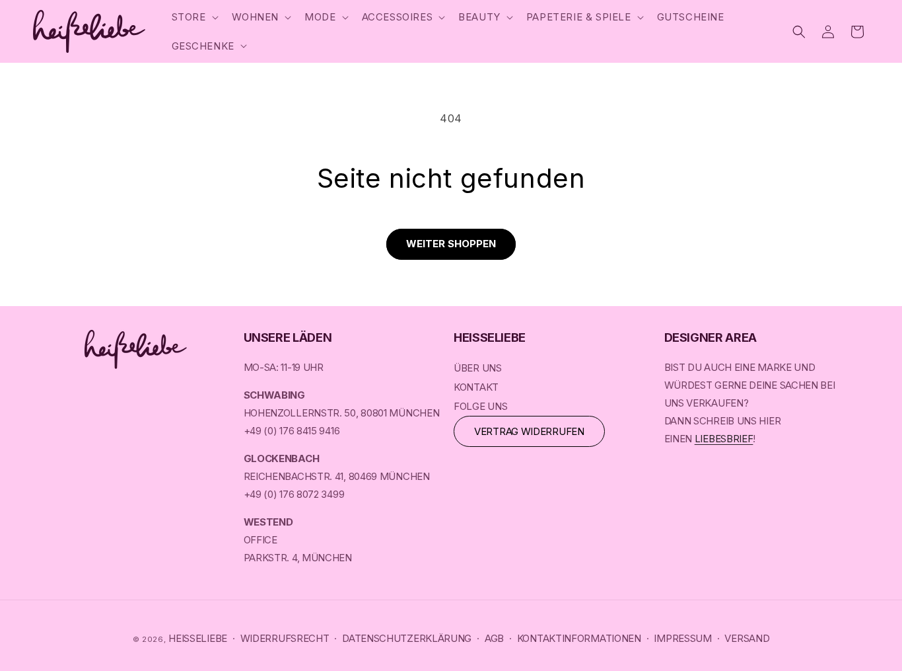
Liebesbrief (724, 438)
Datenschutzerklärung (406, 638)
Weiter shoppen (451, 243)
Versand (746, 638)
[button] (194, 17)
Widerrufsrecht (285, 638)
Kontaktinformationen (579, 638)
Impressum (682, 638)
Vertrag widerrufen (529, 431)
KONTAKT (476, 387)
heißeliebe (197, 638)
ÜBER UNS (478, 368)
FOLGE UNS (480, 406)
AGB (494, 638)
